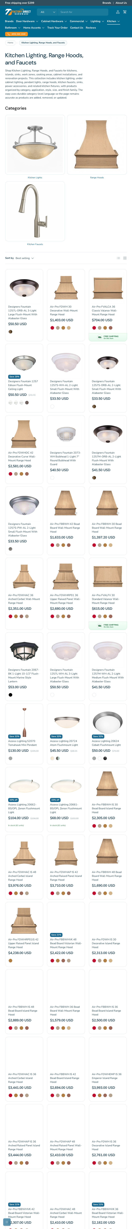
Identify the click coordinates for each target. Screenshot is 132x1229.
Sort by (9, 258)
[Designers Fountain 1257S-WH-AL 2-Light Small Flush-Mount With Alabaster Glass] (66, 363)
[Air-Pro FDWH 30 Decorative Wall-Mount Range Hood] (66, 288)
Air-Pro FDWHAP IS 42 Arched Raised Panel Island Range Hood (66, 876)
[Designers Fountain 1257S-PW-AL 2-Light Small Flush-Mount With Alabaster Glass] (24, 505)
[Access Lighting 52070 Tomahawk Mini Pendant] (24, 723)
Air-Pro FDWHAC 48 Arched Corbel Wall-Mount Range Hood (66, 1213)
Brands (107, 3)
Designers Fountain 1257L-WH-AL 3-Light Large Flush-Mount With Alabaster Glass (64, 675)
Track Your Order (57, 27)
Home (10, 42)
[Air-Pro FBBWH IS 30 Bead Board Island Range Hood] (108, 786)
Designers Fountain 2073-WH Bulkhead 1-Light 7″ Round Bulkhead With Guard (65, 458)
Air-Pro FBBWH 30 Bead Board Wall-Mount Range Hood (107, 528)
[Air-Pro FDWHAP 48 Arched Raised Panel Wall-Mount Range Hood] (66, 1123)
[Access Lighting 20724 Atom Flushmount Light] (66, 723)
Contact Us (76, 27)
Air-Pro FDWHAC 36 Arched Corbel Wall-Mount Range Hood (24, 599)
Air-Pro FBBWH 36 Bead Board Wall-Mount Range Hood (65, 1010)
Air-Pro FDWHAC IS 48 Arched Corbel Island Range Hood (22, 876)
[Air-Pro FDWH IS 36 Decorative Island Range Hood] (108, 1123)
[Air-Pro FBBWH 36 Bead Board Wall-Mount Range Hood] (66, 988)
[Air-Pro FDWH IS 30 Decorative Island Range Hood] (108, 921)
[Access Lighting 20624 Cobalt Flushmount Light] (108, 723)
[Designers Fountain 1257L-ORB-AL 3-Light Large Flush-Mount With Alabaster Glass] (24, 288)
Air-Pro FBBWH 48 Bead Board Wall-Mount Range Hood (107, 876)
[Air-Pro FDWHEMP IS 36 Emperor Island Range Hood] (108, 1056)
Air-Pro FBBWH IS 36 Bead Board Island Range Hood (106, 1010)
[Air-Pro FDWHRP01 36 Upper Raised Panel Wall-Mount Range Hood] (66, 577)
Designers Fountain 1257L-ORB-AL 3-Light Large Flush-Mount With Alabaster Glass (22, 312)
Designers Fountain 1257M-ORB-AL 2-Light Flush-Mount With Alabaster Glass (106, 458)
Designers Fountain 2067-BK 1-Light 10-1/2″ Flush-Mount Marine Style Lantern (23, 675)
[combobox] (72, 12)
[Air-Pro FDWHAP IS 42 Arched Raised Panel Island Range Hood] (66, 854)
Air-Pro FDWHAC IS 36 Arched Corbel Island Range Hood (22, 1078)
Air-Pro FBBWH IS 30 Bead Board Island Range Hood (106, 808)
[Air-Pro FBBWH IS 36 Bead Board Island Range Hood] (108, 988)
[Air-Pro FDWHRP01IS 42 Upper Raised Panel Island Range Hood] (24, 921)
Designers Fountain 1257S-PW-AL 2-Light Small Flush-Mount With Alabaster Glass (22, 529)
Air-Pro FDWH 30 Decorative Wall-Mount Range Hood (64, 310)
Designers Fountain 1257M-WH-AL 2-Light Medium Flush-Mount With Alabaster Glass (108, 675)
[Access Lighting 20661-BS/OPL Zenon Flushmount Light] (66, 786)
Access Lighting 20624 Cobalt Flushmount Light (106, 743)
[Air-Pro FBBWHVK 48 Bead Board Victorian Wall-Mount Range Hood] (66, 921)
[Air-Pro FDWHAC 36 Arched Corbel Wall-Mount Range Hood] (24, 577)
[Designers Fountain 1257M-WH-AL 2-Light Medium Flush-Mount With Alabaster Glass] (108, 651)
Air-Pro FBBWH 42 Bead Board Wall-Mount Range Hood (65, 528)
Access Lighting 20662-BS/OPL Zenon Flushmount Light (24, 808)
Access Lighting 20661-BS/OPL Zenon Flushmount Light (66, 808)
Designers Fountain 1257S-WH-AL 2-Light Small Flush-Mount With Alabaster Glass (64, 387)
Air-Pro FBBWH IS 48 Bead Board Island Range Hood (22, 1010)
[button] (124, 11)
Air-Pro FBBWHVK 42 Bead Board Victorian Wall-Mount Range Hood (24, 1213)
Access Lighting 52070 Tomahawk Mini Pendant (22, 743)
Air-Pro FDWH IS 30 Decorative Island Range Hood (106, 943)
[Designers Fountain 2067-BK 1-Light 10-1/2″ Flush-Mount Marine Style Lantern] (24, 651)
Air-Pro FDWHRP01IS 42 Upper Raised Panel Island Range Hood (23, 943)
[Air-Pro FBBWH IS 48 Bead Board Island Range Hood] (24, 988)
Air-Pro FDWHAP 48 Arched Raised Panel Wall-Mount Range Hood (66, 1145)
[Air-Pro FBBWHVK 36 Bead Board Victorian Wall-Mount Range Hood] (108, 1191)
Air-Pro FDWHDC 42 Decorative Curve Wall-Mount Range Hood (22, 456)
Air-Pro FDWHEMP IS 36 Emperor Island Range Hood (107, 1078)
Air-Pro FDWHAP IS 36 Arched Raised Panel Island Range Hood (24, 1145)
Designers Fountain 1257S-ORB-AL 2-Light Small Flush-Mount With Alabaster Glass (106, 387)
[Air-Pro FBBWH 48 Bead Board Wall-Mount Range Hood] (108, 854)
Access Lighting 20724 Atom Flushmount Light (64, 743)
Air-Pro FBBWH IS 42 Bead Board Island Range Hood (64, 1078)
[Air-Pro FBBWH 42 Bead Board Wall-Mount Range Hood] (66, 505)
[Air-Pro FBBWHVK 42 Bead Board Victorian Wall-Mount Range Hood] (24, 1191)
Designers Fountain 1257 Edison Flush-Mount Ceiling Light (23, 385)
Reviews (91, 27)
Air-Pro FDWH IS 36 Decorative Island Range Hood (106, 1145)
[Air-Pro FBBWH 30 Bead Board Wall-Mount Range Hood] (108, 505)
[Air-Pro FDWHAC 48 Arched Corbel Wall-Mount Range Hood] (66, 1191)
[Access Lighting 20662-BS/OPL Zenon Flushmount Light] (24, 786)
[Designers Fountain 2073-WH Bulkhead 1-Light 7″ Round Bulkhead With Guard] (66, 434)
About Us (121, 3)
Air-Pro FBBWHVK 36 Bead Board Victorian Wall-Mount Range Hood (108, 1213)
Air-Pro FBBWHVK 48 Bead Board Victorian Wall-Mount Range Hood (66, 943)
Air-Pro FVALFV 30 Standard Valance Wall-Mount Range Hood (105, 599)
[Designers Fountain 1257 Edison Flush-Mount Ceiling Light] (24, 363)
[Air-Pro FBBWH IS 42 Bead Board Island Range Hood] (66, 1056)
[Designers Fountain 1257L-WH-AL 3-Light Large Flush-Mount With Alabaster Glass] (66, 651)
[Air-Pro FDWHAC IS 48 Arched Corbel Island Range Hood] (24, 854)
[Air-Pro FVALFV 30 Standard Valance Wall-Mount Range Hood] (108, 577)
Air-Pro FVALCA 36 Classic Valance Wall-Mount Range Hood (104, 310)
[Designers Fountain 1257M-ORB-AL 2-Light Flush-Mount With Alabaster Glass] (108, 434)
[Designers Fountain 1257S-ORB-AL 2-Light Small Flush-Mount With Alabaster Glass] (108, 363)
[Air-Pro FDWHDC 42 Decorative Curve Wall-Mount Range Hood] (24, 434)
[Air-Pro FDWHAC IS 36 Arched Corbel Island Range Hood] (24, 1056)
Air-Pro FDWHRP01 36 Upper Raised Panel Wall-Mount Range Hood (65, 599)
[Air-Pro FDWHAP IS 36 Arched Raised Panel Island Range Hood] (24, 1123)
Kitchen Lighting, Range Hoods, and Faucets (43, 42)
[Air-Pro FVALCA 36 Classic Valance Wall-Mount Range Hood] (108, 288)
